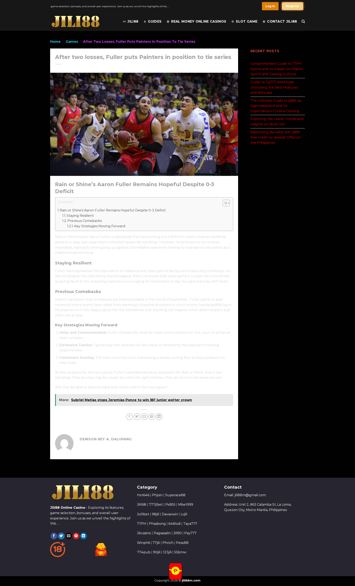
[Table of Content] (226, 203)
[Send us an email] (68, 536)
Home (55, 42)
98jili (155, 514)
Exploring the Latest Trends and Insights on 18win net (277, 121)
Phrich (168, 543)
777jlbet (156, 504)
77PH (141, 524)
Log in (270, 6)
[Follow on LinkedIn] (83, 536)
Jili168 (141, 504)
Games (72, 42)
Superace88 (175, 495)
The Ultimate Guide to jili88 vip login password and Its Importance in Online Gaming (275, 105)
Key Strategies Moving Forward (99, 226)
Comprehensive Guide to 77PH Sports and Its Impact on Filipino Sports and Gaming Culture (276, 69)
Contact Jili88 (282, 21)
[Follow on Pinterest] (76, 536)
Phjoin (157, 495)
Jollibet (143, 514)
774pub (143, 552)
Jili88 (132, 21)
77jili (156, 543)
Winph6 (143, 543)
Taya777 (190, 524)
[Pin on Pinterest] (151, 416)
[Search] (303, 21)
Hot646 (143, 495)
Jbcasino (144, 533)
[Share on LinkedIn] (159, 416)
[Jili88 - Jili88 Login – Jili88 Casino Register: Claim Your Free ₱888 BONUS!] (75, 21)
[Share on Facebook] (129, 416)
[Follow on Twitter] (61, 536)
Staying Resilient (80, 216)
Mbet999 (185, 504)
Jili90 (177, 533)
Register (293, 6)
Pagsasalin (162, 533)
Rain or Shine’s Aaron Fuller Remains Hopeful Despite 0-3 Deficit (113, 210)
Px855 (170, 504)
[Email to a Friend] (144, 416)
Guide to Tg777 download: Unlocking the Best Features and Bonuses (274, 87)
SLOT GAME (246, 21)
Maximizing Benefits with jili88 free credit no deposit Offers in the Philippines (275, 137)
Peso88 (182, 543)
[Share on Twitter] (137, 416)
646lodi (174, 524)
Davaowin (170, 514)
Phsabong (157, 524)
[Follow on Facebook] (54, 536)
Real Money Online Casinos (198, 21)
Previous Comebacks (84, 221)
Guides (154, 21)
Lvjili (184, 514)
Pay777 (190, 533)
